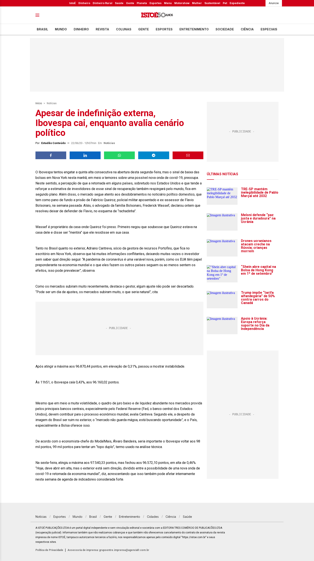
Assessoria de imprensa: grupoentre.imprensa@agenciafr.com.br (108, 550)
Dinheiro (84, 3)
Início (38, 103)
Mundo (61, 29)
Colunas (123, 29)
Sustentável (212, 3)
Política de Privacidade (49, 550)
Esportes (155, 3)
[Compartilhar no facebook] (50, 155)
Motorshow (181, 3)
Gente (130, 3)
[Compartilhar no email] (188, 155)
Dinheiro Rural (102, 3)
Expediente (237, 3)
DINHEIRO (81, 29)
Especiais (269, 29)
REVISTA (102, 29)
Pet (225, 3)
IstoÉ (72, 3)
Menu (168, 3)
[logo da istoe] (157, 15)
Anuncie (274, 3)
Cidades (153, 516)
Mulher (197, 3)
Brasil (42, 29)
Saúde (119, 3)
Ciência (247, 29)
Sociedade (225, 29)
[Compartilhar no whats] (119, 155)
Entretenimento (194, 29)
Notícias (52, 103)
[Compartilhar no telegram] (153, 155)
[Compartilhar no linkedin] (85, 155)
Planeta (142, 3)
